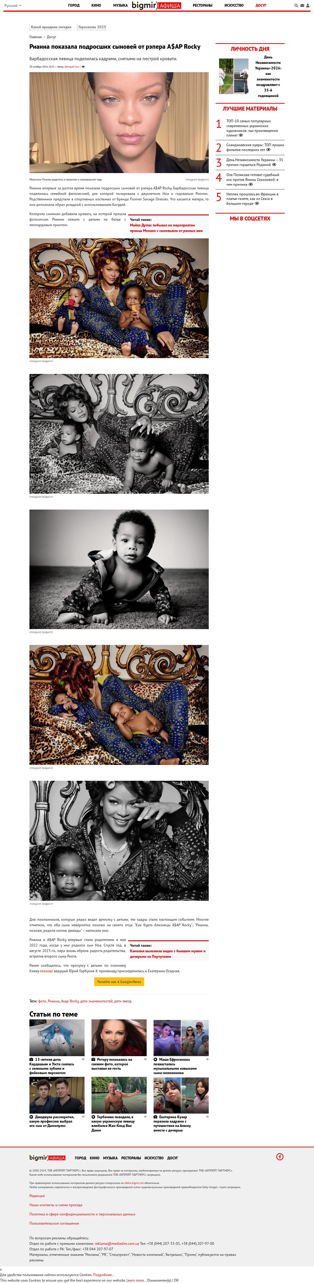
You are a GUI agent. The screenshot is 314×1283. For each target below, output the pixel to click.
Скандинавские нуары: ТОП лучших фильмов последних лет (255, 147)
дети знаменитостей (96, 1001)
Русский (11, 5)
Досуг (261, 5)
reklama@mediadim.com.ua (117, 1243)
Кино (96, 5)
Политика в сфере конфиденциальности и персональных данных (82, 1214)
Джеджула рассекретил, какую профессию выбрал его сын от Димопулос (51, 1121)
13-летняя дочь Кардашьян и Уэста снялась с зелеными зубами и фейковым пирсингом (51, 1066)
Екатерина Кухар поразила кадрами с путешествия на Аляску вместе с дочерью (172, 1123)
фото (42, 1001)
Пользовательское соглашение (54, 1223)
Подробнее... (103, 1274)
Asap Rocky (70, 1001)
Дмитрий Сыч (72, 66)
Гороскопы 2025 (92, 27)
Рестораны (202, 5)
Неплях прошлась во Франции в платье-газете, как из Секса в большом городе (252, 199)
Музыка (120, 5)
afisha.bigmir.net (134, 1183)
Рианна (54, 1001)
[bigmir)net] (145, 5)
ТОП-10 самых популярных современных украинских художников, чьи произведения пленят (252, 128)
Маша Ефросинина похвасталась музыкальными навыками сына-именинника (175, 1066)
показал (46, 971)
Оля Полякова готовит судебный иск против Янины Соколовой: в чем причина (252, 179)
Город (74, 5)
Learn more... (136, 1280)
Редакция (37, 1195)
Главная (35, 36)
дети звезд (122, 1001)
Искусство (234, 5)
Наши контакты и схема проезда (55, 1205)
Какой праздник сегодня (51, 27)
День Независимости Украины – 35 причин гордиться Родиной (254, 162)
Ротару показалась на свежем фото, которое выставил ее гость (111, 1063)
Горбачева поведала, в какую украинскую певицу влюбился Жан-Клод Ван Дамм (112, 1123)
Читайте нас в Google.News (119, 981)
